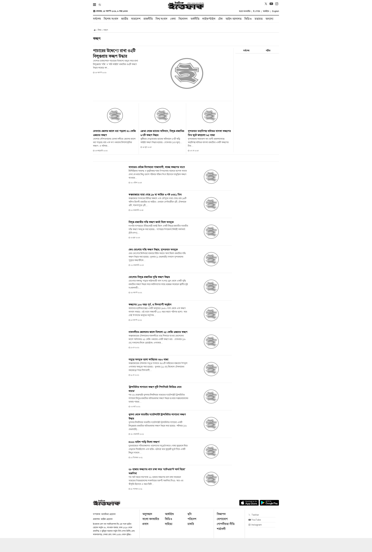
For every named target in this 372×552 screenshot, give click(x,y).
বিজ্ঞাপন (221, 514)
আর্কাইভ (266, 11)
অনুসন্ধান (147, 514)
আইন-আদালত (234, 19)
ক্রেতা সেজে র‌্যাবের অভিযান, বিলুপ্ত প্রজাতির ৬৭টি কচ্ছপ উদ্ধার (162, 133)
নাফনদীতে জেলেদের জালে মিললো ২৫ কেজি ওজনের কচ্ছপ (158, 332)
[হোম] (94, 30)
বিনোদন (183, 19)
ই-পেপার (256, 11)
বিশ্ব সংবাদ (161, 19)
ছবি (190, 514)
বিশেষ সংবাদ (111, 19)
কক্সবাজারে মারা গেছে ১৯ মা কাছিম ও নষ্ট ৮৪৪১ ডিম (155, 194)
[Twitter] (266, 3)
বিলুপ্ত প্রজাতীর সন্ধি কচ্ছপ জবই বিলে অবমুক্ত (151, 222)
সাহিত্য (168, 524)
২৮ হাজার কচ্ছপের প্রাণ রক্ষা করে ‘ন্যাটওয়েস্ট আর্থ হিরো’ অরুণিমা (157, 471)
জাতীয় (124, 19)
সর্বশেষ (97, 19)
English (275, 11)
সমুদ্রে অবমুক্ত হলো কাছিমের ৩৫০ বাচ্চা (148, 359)
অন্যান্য (269, 19)
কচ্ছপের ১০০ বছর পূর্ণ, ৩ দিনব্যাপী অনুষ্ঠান (151, 304)
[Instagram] (276, 3)
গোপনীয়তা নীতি (226, 524)
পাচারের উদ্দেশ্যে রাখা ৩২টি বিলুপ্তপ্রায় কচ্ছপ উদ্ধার (114, 53)
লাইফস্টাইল (208, 19)
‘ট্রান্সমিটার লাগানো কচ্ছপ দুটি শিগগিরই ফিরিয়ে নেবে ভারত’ (155, 389)
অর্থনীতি (195, 19)
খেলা (173, 19)
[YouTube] (271, 3)
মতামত (259, 19)
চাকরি (191, 524)
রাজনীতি (148, 19)
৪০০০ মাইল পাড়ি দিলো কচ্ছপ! (144, 442)
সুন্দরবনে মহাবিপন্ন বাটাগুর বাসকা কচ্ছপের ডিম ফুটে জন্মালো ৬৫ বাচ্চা (209, 133)
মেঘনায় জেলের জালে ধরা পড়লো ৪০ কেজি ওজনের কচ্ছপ (114, 133)
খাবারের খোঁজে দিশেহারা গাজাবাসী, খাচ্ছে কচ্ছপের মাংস (157, 167)
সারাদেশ (136, 19)
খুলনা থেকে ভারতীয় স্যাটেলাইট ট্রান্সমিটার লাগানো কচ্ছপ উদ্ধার (157, 416)
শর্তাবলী (221, 529)
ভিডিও (248, 19)
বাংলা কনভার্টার (244, 11)
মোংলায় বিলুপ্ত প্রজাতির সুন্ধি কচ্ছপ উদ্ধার (149, 277)
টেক (220, 19)
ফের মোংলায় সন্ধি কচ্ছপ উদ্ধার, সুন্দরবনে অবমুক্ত (153, 249)
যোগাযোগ (222, 519)
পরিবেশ (192, 519)
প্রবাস (145, 524)
